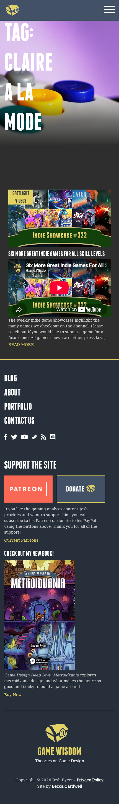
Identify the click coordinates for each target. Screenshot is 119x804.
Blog (10, 378)
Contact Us (19, 420)
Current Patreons (21, 541)
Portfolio (18, 406)
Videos (20, 200)
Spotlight (20, 193)
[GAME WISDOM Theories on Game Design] (59, 768)
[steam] (34, 437)
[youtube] (24, 437)
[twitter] (14, 437)
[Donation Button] (81, 487)
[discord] (52, 437)
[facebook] (5, 437)
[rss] (43, 437)
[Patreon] (28, 487)
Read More (21, 345)
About (12, 392)
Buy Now (13, 695)
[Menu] (109, 10)
